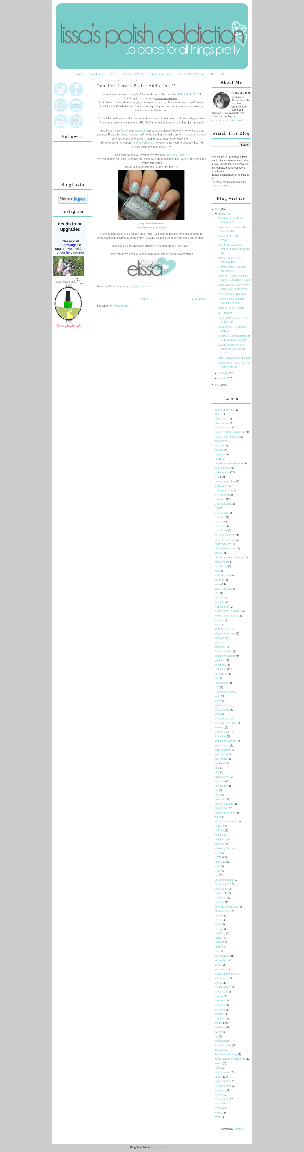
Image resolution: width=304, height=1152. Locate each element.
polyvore (220, 902)
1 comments (147, 286)
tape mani (220, 1041)
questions (220, 933)
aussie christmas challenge (230, 432)
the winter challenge (226, 1054)
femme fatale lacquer (227, 615)
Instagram (140, 130)
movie (218, 817)
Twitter (124, 130)
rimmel (219, 946)
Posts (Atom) (121, 305)
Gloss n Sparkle (224, 651)
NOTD (218, 857)
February (223, 373)
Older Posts (199, 298)
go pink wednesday (226, 655)
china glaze (221, 494)
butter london (222, 472)
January (222, 378)
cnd (217, 508)
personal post (223, 884)
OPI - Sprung (225, 313)
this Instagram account (192, 134)
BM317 (219, 459)
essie (218, 584)
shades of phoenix (225, 973)
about (218, 414)
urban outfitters (223, 1081)
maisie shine (222, 776)
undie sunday (223, 1072)
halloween (221, 669)
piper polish (222, 888)
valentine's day (223, 1085)
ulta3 (218, 1067)
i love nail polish (224, 691)
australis (220, 445)
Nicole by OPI (223, 848)
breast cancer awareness (229, 463)
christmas (220, 499)
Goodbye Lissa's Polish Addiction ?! (136, 85)
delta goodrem (223, 544)
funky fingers (222, 629)
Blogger (238, 1129)
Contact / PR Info (133, 74)
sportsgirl (220, 1000)
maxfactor (220, 781)
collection (220, 517)
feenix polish (222, 606)
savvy (218, 964)
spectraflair (221, 991)
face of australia (224, 588)
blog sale (220, 454)
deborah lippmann (225, 539)
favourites (220, 602)
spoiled (219, 996)
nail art (219, 826)
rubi (217, 951)
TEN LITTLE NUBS (188, 94)
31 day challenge (225, 409)
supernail (220, 1018)
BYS (217, 476)
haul (217, 678)
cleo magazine (223, 503)
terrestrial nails (223, 1045)
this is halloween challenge (230, 1058)
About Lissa (97, 74)
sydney (219, 1032)
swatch (219, 1022)
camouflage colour (225, 481)
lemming (220, 727)
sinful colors (222, 978)
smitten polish (223, 987)
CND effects (222, 512)
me (217, 790)
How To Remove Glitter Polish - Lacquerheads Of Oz (234, 249)
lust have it (221, 763)
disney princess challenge (230, 557)
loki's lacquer (222, 745)
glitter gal (220, 647)
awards (219, 449)
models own (222, 808)
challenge (220, 485)
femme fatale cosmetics (228, 611)
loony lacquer (223, 749)
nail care (220, 830)
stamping (220, 1005)
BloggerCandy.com (163, 1147)
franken (219, 620)
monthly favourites (225, 812)
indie (218, 696)
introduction (222, 705)
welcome (220, 1103)
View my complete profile (228, 120)
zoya (218, 1117)
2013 (217, 209)
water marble (222, 1099)
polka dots (221, 897)
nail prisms (221, 835)
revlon (218, 942)
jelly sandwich (223, 709)
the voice (220, 1049)
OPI (217, 870)
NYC (218, 866)
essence (220, 579)
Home (79, 74)
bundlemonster (223, 468)
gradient (220, 660)
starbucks (220, 1009)
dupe (218, 570)
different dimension (226, 548)
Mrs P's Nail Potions (226, 821)
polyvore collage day (227, 906)
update (219, 1076)
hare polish (221, 673)
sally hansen (222, 955)
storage (219, 1014)
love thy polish (223, 754)
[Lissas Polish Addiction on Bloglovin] (72, 202)
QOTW (219, 929)
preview (219, 915)
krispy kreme (222, 718)
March (221, 214)
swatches (220, 1027)
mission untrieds (224, 803)
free (217, 624)
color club (220, 521)
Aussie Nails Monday (191, 74)
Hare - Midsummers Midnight (234, 357)
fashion (219, 597)
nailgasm (220, 839)
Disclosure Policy (161, 74)
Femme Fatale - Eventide (232, 293)
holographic (222, 682)
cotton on (220, 526)
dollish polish (222, 562)
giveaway (220, 638)
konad (218, 714)
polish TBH (221, 893)
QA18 (218, 920)
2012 (217, 384)
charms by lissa (224, 490)
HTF (217, 687)
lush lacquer (222, 758)
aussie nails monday (226, 436)
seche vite (221, 969)
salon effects (222, 960)
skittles (219, 982)
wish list (219, 1112)
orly (217, 875)
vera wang (221, 1090)
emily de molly (223, 575)
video (218, 1094)
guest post (221, 665)
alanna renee (222, 423)
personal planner (225, 879)
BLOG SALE (218, 74)
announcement (223, 427)
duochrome (221, 566)
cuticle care (221, 530)
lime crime (221, 736)
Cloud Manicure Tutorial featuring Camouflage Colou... (231, 348)
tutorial (219, 1063)
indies (218, 700)
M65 (217, 772)
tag (217, 1036)
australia (220, 441)
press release (223, 911)
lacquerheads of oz (226, 723)
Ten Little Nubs (176, 154)
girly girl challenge (225, 633)
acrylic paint (222, 418)
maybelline (221, 785)
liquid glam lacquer (226, 741)
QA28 (218, 924)
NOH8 (218, 852)
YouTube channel (142, 142)
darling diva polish (225, 535)
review (219, 938)
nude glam (221, 861)
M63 (217, 767)
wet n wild (220, 1108)
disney (219, 552)
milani (218, 794)
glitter (218, 642)
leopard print (222, 732)
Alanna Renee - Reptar (231, 307)
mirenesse (221, 799)
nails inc (220, 844)
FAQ (113, 74)
